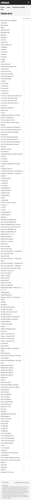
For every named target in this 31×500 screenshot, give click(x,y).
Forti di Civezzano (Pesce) (9, 139)
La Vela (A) (4, 185)
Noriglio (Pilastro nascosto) (9, 319)
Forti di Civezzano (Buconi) (9, 137)
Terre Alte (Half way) (7, 438)
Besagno (3, 35)
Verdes (3, 470)
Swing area (4, 423)
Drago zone (4, 110)
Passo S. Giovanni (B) (7, 336)
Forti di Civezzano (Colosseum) (11, 130)
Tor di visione (5, 448)
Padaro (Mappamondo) (8, 329)
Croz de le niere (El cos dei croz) (11, 96)
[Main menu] (28, 2)
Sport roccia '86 (6, 419)
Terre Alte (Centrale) (7, 440)
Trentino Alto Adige (18, 7)
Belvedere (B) (5, 32)
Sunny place (5, 421)
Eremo (3, 113)
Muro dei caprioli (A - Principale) (11, 251)
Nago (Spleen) (5, 292)
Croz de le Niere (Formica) (9, 98)
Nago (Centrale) (6, 283)
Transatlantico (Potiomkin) (9, 453)
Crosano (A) (4, 86)
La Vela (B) (4, 183)
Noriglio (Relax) (5, 321)
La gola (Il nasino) (6, 168)
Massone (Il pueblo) (7, 239)
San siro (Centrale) (7, 402)
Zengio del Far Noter (7, 472)
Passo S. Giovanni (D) (7, 341)
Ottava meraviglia (6, 324)
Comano (3, 81)
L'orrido (3, 156)
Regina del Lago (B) (7, 368)
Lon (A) (3, 207)
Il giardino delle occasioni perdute (12, 154)
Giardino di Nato (6, 149)
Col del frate (5, 69)
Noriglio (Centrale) (6, 309)
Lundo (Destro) (5, 215)
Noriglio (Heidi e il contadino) (10, 317)
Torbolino (4, 450)
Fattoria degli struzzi (7, 120)
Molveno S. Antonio (7, 241)
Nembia (3, 302)
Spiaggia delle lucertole (8, 414)
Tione (2, 445)
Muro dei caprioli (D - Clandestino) (12, 263)
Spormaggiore (5, 416)
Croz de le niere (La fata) (9, 100)
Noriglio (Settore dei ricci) (9, 312)
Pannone (4, 331)
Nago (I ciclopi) (5, 275)
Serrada (3, 409)
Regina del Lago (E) (7, 375)
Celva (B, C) (4, 52)
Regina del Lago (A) (7, 365)
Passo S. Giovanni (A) (7, 334)
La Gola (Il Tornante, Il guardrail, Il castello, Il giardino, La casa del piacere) (12, 173)
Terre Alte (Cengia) (7, 443)
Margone (3, 217)
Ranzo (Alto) (5, 346)
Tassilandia (4, 426)
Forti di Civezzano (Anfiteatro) (10, 142)
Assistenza (26, 482)
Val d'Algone (5, 455)
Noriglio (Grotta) (6, 314)
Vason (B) (4, 467)
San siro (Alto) (5, 397)
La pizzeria (4, 181)
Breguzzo (4, 37)
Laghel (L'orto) (5, 193)
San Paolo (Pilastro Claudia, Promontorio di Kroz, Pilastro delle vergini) (10, 387)
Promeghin (4, 343)
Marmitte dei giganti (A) (8, 219)
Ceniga (3, 59)
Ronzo (3, 380)
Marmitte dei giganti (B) (8, 222)
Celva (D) (3, 57)
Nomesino (4, 304)
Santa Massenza (6, 404)
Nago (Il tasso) (5, 278)
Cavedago (4, 47)
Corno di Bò (4, 83)
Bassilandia (4, 25)
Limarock (4, 205)
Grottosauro (5, 151)
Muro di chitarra (6, 273)
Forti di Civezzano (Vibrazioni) (10, 127)
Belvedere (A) (5, 30)
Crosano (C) (4, 91)
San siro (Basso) (6, 399)
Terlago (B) (4, 431)
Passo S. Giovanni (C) (7, 338)
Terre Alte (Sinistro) (7, 436)
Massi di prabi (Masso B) (8, 229)
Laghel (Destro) (6, 188)
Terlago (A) (4, 428)
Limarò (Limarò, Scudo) (8, 202)
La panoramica (5, 178)
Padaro (3, 326)
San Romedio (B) (6, 394)
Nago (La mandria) (7, 285)
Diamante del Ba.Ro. (7, 108)
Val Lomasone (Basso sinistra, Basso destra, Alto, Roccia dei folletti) (10, 460)
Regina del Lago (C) (7, 370)
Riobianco (4, 377)
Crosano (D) (4, 93)
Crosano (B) (4, 88)
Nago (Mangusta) (6, 295)
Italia (8, 7)
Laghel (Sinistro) (6, 190)
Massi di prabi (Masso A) (8, 232)
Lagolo (3, 198)
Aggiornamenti (18, 482)
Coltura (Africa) (6, 71)
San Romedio (5, 392)
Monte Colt (4, 244)
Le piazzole (4, 200)
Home (2, 7)
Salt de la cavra (6, 382)
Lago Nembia (5, 195)
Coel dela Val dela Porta (8, 66)
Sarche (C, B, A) (6, 406)
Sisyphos (3, 411)
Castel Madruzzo (6, 45)
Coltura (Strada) (6, 79)
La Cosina (4, 159)
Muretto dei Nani (6, 249)
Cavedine (4, 49)
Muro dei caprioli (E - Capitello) (11, 266)
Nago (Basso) (5, 280)
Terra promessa (6, 433)
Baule (2, 28)
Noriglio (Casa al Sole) (8, 307)
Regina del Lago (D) (7, 372)
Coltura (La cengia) (7, 74)
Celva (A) (3, 54)
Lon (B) (3, 210)
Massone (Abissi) (6, 236)
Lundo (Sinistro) (6, 212)
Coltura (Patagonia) (7, 76)
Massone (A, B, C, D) (7, 234)
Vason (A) (4, 465)
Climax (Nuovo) (5, 64)
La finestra (4, 161)
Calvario (3, 40)
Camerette (4, 42)
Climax (3, 62)
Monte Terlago (5, 246)
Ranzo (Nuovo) (5, 353)
